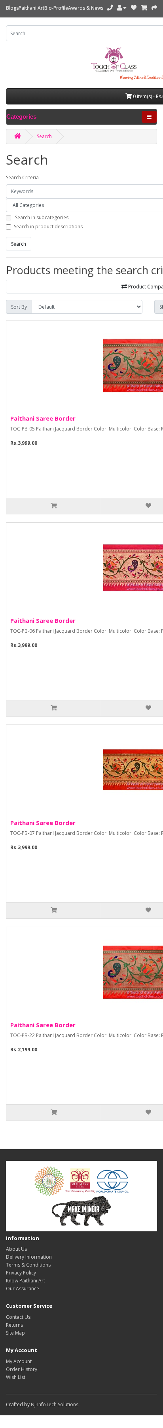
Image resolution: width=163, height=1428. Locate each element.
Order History (21, 1369)
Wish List (15, 1377)
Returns (14, 1325)
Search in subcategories (41, 217)
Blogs (12, 7)
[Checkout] (154, 7)
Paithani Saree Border (43, 418)
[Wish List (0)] (133, 7)
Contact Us (18, 1317)
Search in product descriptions (48, 226)
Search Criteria (22, 177)
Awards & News (85, 7)
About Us (16, 1249)
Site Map (15, 1332)
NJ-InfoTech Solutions (54, 1404)
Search (44, 136)
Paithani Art (31, 7)
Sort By (19, 306)
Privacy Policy (21, 1272)
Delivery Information (29, 1257)
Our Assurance (22, 1288)
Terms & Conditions (28, 1264)
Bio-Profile (56, 7)
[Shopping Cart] (144, 7)
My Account (19, 1361)
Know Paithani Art (25, 1280)
